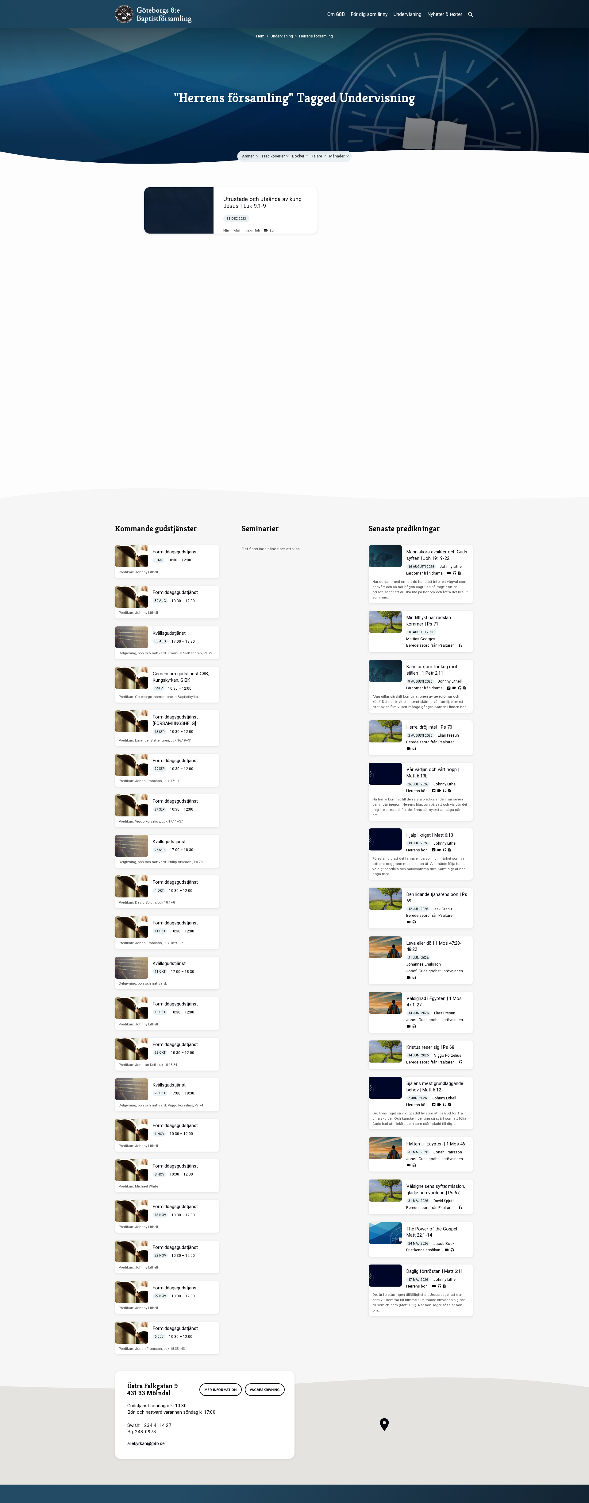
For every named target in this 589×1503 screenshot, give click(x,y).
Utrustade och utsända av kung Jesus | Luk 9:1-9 (262, 202)
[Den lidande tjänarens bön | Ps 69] (385, 899)
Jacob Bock (443, 1244)
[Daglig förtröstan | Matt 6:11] (385, 1276)
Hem (260, 36)
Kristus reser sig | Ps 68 (430, 1047)
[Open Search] (470, 14)
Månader (337, 156)
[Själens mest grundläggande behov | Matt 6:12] (385, 1088)
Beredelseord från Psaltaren (430, 645)
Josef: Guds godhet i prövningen (434, 971)
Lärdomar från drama (424, 573)
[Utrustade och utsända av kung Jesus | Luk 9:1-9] (179, 210)
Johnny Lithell (452, 566)
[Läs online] (449, 688)
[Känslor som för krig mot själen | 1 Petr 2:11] (385, 671)
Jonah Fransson (447, 1152)
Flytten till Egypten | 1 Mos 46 (435, 1144)
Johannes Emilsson (423, 964)
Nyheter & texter (444, 14)
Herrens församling (316, 36)
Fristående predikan (423, 1250)
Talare (317, 156)
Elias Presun (448, 735)
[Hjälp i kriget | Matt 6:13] (385, 839)
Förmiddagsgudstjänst (175, 552)
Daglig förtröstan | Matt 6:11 (434, 1271)
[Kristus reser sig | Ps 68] (385, 1051)
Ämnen (249, 156)
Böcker (298, 156)
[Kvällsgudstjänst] (131, 637)
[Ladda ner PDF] (459, 573)
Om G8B (336, 14)
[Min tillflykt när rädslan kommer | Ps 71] (385, 622)
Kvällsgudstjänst (169, 633)
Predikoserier (274, 156)
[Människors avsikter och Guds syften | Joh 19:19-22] (385, 556)
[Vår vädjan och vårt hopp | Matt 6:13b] (385, 774)
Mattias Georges (420, 639)
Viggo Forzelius (447, 1055)
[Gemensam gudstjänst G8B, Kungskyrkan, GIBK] (131, 678)
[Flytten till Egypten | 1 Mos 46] (385, 1148)
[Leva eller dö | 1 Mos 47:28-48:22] (385, 947)
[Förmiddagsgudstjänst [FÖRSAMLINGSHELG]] (131, 721)
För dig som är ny (369, 14)
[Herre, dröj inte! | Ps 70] (385, 731)
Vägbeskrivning (264, 1390)
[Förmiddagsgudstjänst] (131, 556)
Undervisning (408, 14)
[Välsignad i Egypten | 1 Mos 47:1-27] (385, 1003)
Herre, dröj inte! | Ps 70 (429, 727)
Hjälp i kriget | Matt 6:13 (429, 835)
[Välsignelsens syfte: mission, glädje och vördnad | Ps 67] (385, 1191)
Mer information (220, 1390)
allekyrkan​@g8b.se (146, 1443)
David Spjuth (444, 1201)
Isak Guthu (442, 909)
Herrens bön (417, 791)
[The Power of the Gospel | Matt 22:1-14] (385, 1233)
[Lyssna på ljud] (272, 230)
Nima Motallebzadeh (241, 230)
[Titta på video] (266, 231)
